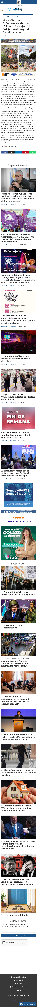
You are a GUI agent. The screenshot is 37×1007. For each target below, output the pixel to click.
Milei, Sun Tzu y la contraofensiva (11, 626)
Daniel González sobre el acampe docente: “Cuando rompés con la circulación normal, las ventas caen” (15, 662)
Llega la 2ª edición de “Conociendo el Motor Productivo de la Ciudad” (18, 397)
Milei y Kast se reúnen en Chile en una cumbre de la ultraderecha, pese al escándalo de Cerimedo (18, 845)
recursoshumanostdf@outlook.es (18, 995)
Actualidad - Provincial (11, 17)
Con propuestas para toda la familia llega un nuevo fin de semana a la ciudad (16, 435)
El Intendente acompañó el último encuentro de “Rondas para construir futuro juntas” (16, 473)
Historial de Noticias (19, 977)
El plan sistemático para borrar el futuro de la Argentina (18, 593)
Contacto (18, 990)
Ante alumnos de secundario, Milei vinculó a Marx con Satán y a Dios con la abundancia (18, 737)
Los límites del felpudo (16, 915)
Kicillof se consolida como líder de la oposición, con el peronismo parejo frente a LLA (17, 882)
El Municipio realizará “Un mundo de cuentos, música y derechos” (15, 359)
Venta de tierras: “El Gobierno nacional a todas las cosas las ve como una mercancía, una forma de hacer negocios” (17, 197)
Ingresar (19, 983)
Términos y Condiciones (19, 987)
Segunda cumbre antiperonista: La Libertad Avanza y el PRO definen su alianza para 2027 (15, 700)
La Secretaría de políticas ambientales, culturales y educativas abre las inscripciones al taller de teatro (18, 319)
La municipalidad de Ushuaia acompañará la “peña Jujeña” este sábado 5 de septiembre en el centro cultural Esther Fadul (18, 279)
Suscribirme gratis (18, 936)
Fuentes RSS (19, 980)
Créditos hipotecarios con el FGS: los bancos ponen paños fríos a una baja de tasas (16, 808)
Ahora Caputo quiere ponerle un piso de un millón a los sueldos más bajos (18, 772)
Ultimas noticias (17, 921)
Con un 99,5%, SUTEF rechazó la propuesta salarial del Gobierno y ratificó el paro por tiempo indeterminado (17, 238)
